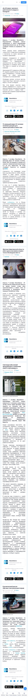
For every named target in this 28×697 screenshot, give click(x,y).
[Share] (7, 110)
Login (23, 2)
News (17, 13)
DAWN (6, 168)
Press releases (13, 695)
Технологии (7, 15)
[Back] (25, 688)
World (18, 131)
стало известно (10, 640)
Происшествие (13, 131)
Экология (6, 131)
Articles (3, 695)
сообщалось (10, 202)
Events (19, 695)
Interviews (24, 695)
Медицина (6, 372)
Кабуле (6, 644)
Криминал (6, 256)
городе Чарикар (20, 653)
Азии (6, 429)
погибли (10, 647)
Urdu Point (19, 626)
